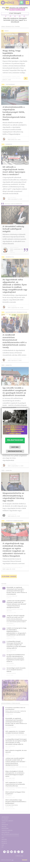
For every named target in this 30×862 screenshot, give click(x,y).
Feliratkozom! (15, 440)
